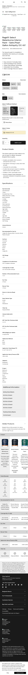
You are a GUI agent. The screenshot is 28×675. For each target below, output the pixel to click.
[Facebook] (2, 585)
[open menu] (3, 2)
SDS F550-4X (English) (7, 404)
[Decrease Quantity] (3, 142)
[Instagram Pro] (9, 585)
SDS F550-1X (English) (7, 395)
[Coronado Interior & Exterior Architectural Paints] (8, 640)
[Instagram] (5, 585)
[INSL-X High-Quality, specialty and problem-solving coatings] (8, 631)
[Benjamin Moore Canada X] (18, 585)
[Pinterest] (15, 585)
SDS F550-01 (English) (7, 407)
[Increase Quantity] (8, 142)
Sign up (4, 578)
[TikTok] (5, 587)
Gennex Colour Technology (14, 174)
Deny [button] (8, 672)
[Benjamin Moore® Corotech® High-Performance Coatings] (8, 622)
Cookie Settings (22, 669)
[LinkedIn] (2, 587)
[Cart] (24, 2)
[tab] (4, 29)
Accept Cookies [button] (20, 672)
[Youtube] (12, 585)
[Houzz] (21, 585)
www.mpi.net (23, 571)
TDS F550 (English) (7, 415)
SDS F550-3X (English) (7, 401)
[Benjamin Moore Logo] (14, 2)
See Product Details (6, 58)
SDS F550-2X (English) (7, 398)
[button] (21, 2)
